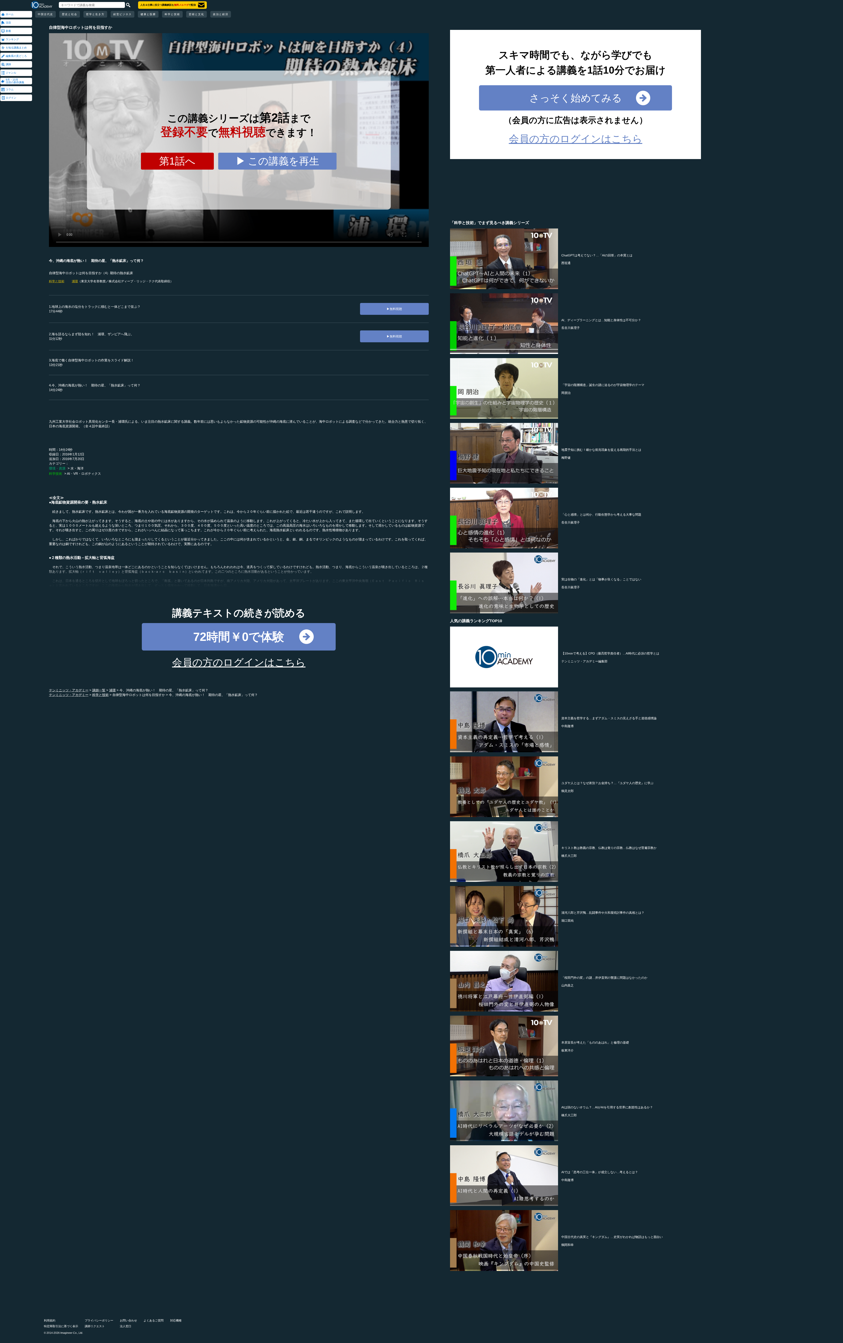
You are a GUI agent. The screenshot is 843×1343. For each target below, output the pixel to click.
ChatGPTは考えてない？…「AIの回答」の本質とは (596, 255)
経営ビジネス (122, 14)
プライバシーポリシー (99, 1320)
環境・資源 (57, 468)
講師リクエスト (95, 1326)
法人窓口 (125, 1326)
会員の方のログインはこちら (239, 662)
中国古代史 (45, 14)
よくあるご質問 (154, 1320)
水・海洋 (77, 468)
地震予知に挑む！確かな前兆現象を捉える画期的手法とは (601, 449)
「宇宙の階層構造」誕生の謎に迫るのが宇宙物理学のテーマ (602, 385)
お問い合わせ (128, 1320)
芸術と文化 (196, 14)
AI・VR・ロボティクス (84, 473)
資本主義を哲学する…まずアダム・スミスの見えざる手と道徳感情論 (609, 718)
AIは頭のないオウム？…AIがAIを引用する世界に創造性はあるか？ (607, 1107)
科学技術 (55, 473)
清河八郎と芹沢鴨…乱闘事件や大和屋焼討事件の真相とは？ (602, 912)
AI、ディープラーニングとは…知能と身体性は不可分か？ (601, 320)
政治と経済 (220, 14)
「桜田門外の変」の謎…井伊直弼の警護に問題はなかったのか (604, 977)
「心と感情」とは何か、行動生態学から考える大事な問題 (601, 514)
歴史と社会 (69, 14)
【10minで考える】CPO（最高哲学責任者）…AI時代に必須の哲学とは (610, 653)
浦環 (75, 281)
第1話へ (177, 161)
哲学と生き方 (95, 14)
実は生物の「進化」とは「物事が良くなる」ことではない (601, 579)
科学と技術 (172, 14)
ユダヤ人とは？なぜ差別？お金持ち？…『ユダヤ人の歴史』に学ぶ (607, 783)
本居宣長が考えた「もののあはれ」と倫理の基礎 (595, 1042)
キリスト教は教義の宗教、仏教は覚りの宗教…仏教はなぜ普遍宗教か (609, 848)
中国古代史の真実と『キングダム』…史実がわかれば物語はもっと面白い (612, 1237)
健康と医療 (148, 14)
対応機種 (176, 1320)
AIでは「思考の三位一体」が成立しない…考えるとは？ (599, 1172)
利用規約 (49, 1320)
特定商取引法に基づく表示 (61, 1326)
